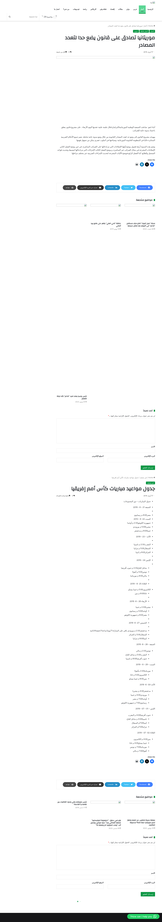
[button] (143, 916)
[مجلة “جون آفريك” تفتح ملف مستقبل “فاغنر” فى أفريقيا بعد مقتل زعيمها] (140, 212)
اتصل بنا (57, 9)
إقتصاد (112, 9)
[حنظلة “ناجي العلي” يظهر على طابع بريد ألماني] (105, 212)
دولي (128, 9)
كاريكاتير (93, 9)
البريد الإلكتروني (149, 456)
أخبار (142, 9)
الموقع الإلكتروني (98, 456)
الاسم (153, 446)
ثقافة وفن (103, 9)
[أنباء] (152, 2)
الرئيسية (150, 9)
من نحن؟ (66, 9)
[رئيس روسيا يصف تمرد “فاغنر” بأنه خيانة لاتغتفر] (71, 299)
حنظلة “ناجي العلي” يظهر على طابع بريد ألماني (106, 224)
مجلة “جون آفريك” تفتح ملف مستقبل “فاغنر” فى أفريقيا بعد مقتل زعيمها (140, 224)
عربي (135, 9)
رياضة (85, 9)
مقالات (120, 9)
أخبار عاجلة (144, 31)
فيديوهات (76, 9)
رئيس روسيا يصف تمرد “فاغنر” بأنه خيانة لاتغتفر (72, 397)
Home (151, 26)
